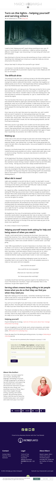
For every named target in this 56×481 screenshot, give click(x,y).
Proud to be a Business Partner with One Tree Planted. (28, 435)
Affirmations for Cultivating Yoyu (18, 331)
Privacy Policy (25, 456)
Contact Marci (6, 454)
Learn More (45, 479)
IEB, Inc (10, 471)
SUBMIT (14, 361)
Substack (5, 457)
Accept (36, 479)
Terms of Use (25, 454)
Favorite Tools (6, 456)
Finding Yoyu (24, 18)
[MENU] (28, 7)
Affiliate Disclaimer (26, 459)
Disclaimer (24, 457)
